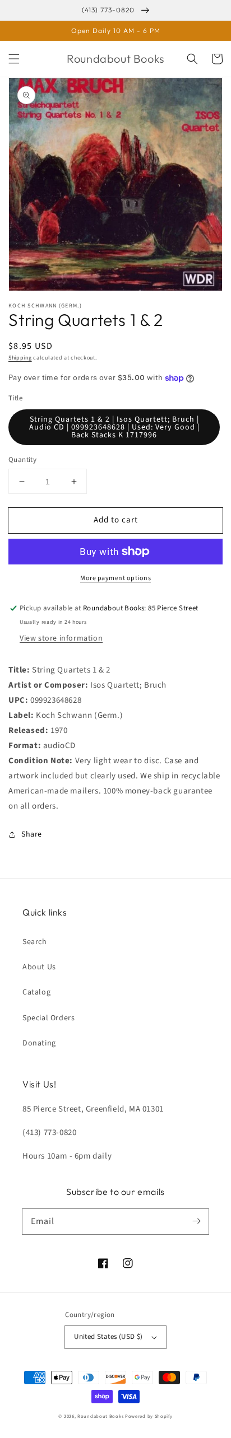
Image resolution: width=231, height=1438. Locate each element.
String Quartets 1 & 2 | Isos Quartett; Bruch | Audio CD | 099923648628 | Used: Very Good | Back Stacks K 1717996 (114, 427)
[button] (14, 58)
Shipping (20, 358)
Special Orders (48, 1018)
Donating (39, 1043)
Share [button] (31, 834)
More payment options (115, 578)
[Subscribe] (196, 1221)
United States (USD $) (108, 1337)
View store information (61, 638)
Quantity (22, 460)
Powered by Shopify (149, 1416)
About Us (39, 967)
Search (34, 941)
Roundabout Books (100, 1416)
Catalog (36, 992)
